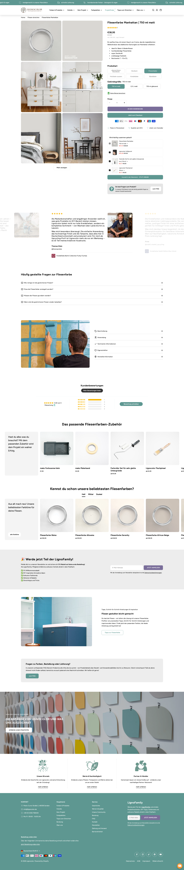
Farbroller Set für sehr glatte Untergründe (131, 159)
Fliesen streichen (33, 17)
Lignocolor (30, 861)
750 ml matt (116, 86)
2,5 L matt (134, 86)
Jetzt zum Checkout (135, 115)
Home (23, 17)
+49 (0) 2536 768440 (31, 813)
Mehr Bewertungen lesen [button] (92, 390)
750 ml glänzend (152, 86)
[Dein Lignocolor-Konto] (157, 10)
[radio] (116, 71)
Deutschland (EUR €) (31, 851)
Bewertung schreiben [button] (131, 404)
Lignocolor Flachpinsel (125, 168)
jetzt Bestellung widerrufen (30, 844)
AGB (138, 861)
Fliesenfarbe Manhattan (126, 141)
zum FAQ (156, 189)
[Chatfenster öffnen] (179, 866)
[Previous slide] (12, 453)
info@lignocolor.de (30, 809)
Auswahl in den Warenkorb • (135, 177)
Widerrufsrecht (157, 861)
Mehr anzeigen (62, 168)
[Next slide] (172, 453)
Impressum (146, 861)
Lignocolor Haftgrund (125, 151)
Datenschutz (130, 861)
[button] (112, 28)
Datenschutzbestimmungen (153, 573)
